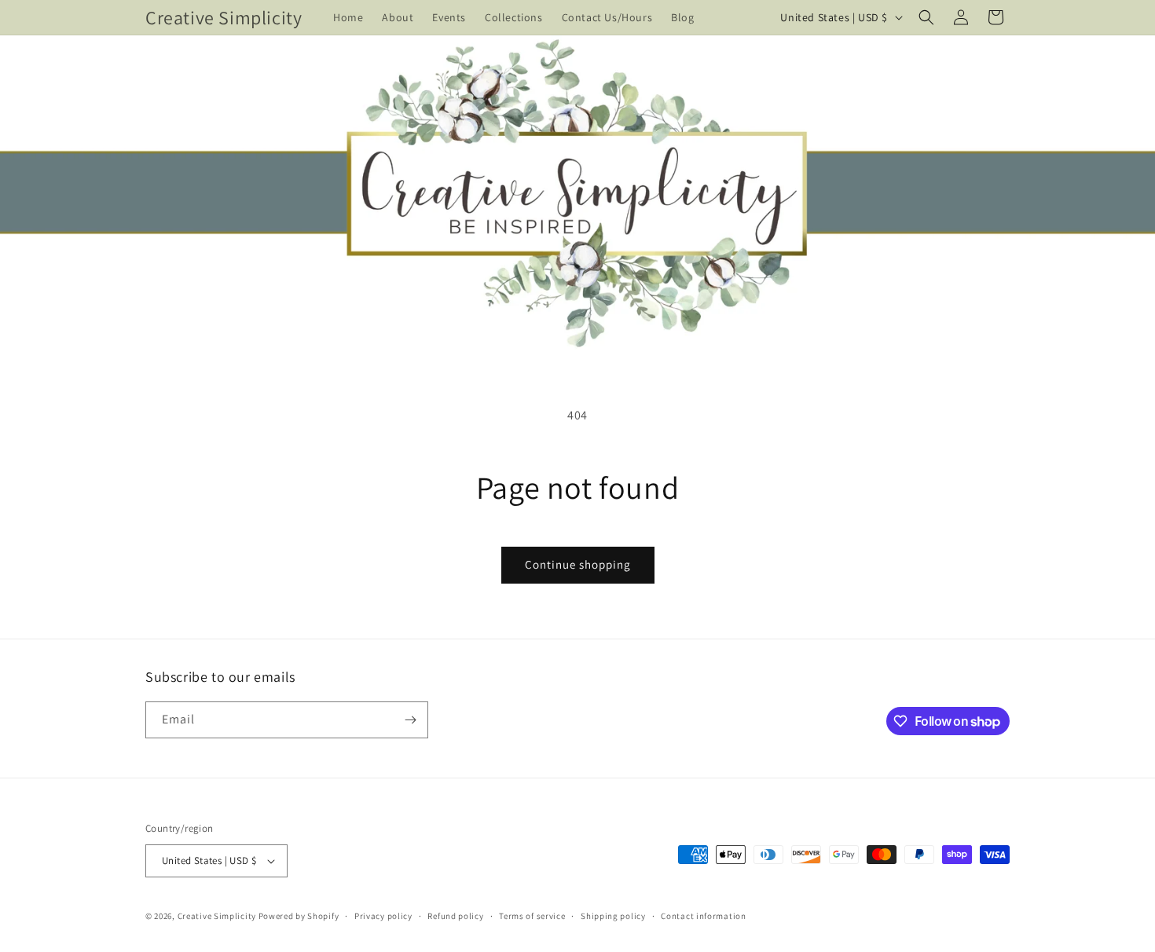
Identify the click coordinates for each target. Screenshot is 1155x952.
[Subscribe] (410, 719)
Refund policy (455, 915)
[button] (926, 17)
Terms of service (532, 915)
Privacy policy (383, 915)
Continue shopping (578, 564)
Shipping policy (613, 915)
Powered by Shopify (298, 915)
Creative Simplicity (217, 915)
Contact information (703, 915)
